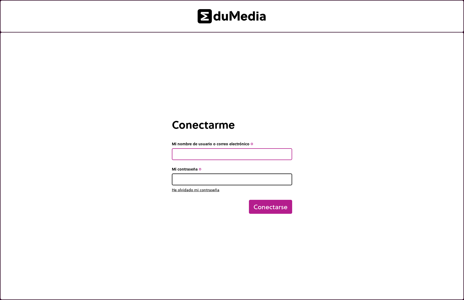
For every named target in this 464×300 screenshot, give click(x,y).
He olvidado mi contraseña (195, 190)
